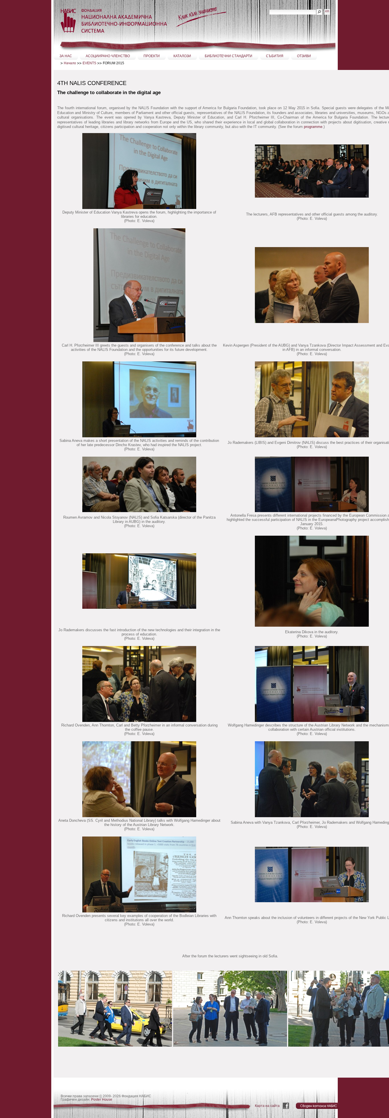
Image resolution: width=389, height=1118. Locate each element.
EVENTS (89, 63)
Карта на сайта (267, 1106)
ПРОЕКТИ (152, 56)
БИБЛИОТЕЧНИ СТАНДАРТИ (228, 56)
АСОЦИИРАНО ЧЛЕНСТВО (108, 56)
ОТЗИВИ (304, 56)
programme (313, 127)
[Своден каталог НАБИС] (319, 1106)
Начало (70, 63)
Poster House (101, 1100)
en (327, 11)
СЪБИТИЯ (274, 56)
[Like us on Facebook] (286, 1106)
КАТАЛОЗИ (182, 56)
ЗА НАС (66, 56)
